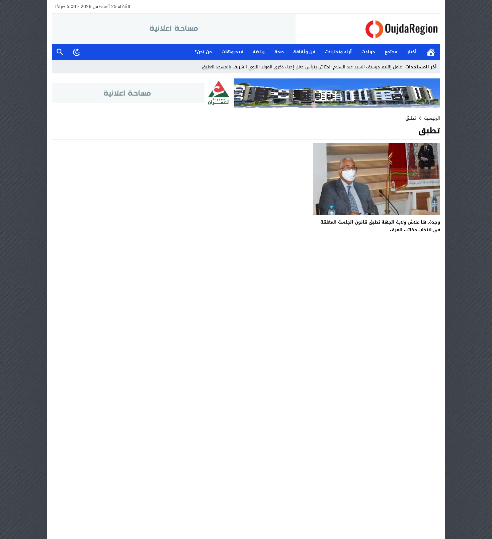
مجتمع (391, 52)
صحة (279, 52)
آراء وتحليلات (338, 52)
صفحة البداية (430, 52)
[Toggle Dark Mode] (76, 52)
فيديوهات (232, 52)
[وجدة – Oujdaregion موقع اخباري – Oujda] (368, 29)
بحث (60, 52)
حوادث (368, 52)
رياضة (259, 52)
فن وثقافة (304, 52)
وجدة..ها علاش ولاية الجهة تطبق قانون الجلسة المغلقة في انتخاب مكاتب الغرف (380, 226)
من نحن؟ (203, 52)
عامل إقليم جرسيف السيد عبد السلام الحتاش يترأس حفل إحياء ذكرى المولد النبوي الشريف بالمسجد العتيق (302, 67)
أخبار (412, 52)
